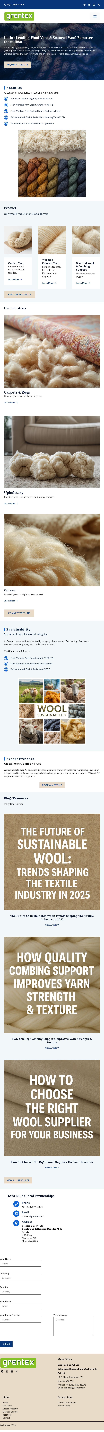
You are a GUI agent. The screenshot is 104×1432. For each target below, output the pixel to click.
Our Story (7, 1405)
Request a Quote (17, 64)
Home (5, 1402)
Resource (7, 1414)
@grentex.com (36, 1216)
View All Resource (18, 1180)
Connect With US (19, 613)
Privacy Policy (64, 1405)
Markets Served (10, 1411)
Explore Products (19, 294)
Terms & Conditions (67, 1402)
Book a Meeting (52, 785)
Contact (6, 1417)
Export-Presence (10, 1408)
